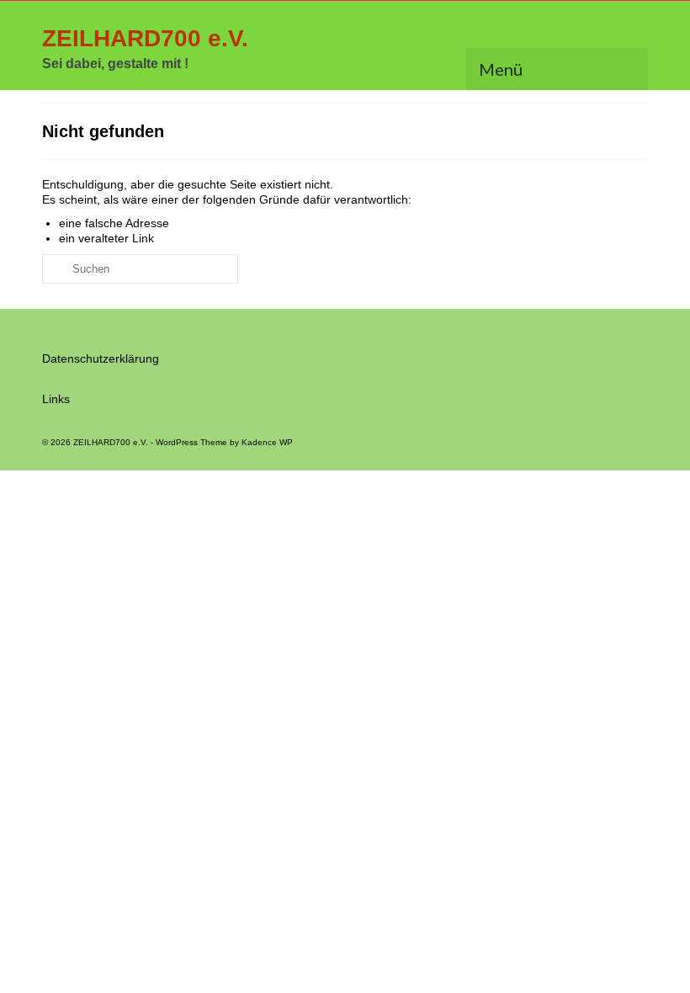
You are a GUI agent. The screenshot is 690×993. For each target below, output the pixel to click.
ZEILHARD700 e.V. (145, 38)
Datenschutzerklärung (100, 358)
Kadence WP (267, 442)
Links (56, 399)
